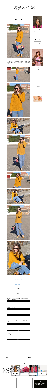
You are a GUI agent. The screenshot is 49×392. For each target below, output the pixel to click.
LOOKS (37, 85)
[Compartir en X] (17, 290)
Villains (37, 69)
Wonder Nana (8, 322)
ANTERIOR (29, 357)
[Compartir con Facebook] (15, 290)
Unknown (8, 333)
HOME (37, 81)
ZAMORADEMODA (38, 86)
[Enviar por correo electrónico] (21, 290)
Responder (18, 330)
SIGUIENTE (7, 357)
